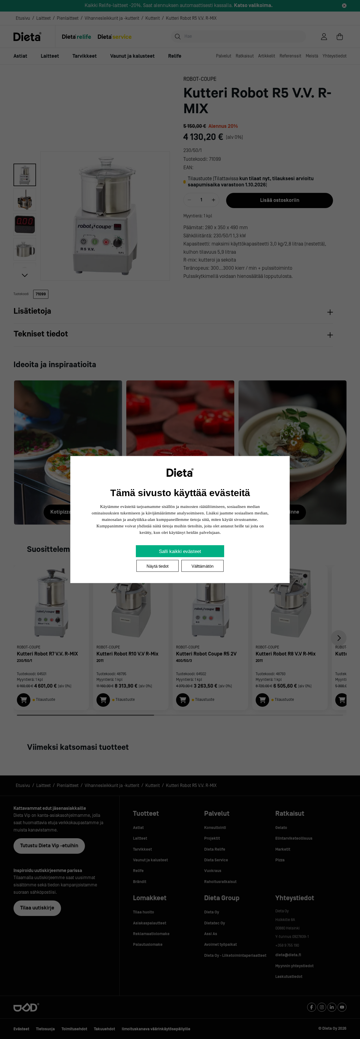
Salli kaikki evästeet (180, 551)
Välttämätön (202, 566)
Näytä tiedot (157, 566)
